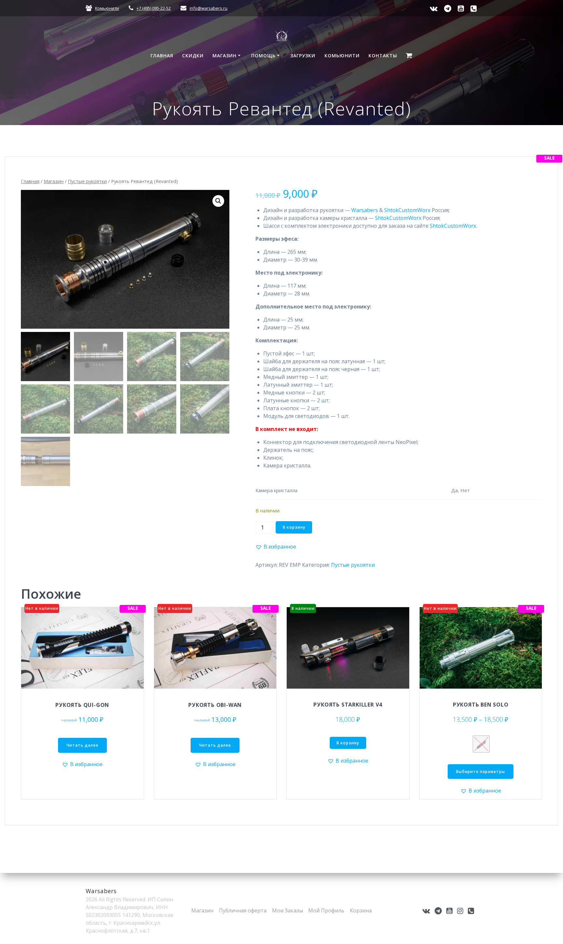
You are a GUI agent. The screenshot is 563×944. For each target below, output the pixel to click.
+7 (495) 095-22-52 (154, 8)
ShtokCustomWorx (407, 210)
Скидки (193, 55)
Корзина (361, 910)
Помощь (263, 55)
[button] (218, 201)
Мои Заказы (287, 910)
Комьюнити (107, 8)
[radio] (481, 744)
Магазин (224, 55)
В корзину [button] (348, 743)
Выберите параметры (480, 771)
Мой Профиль (326, 910)
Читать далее (82, 745)
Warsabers (364, 210)
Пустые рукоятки (87, 181)
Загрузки (302, 55)
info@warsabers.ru (208, 8)
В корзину (294, 527)
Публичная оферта (243, 910)
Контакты (382, 55)
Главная (162, 55)
